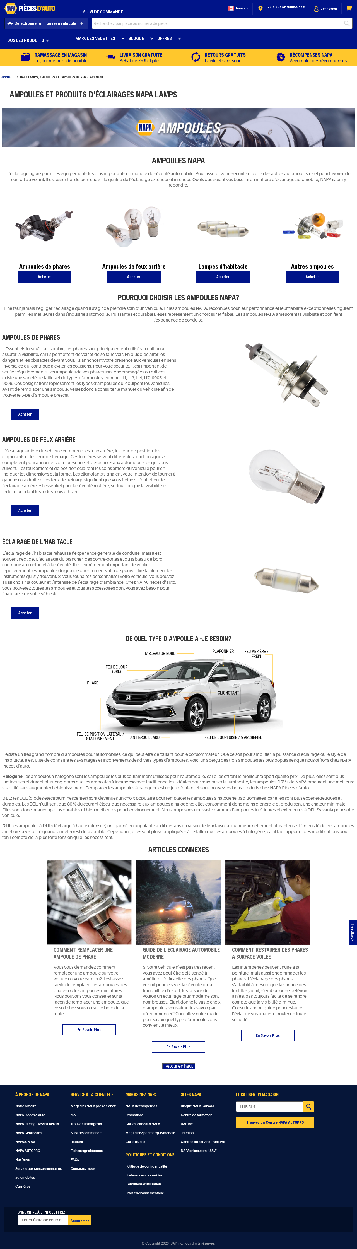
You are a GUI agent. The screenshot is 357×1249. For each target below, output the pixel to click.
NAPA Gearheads (28, 1133)
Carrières (22, 1186)
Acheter (44, 276)
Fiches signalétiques (87, 1151)
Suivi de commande (103, 12)
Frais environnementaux (144, 1193)
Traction (187, 1133)
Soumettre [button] (80, 1220)
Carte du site (135, 1142)
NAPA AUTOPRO (27, 1151)
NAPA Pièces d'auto (30, 1115)
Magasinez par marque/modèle (150, 1133)
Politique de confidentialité (146, 1166)
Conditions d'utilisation (143, 1184)
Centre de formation (196, 1115)
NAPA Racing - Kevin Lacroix (37, 1124)
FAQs (75, 1160)
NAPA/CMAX (25, 1142)
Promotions (134, 1115)
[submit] (348, 23)
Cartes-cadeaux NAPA (143, 1124)
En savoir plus (89, 1029)
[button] (237, 9)
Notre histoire (26, 1106)
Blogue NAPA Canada (197, 1106)
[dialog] (325, 9)
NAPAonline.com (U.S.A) (199, 1151)
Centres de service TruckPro (203, 1142)
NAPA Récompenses (141, 1106)
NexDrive (22, 1160)
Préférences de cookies (144, 1175)
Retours (77, 1142)
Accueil (7, 77)
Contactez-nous (83, 1169)
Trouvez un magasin (86, 1124)
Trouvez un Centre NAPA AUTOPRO (275, 1122)
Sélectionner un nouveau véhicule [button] (45, 23)
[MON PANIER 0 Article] (349, 8)
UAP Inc (187, 1124)
